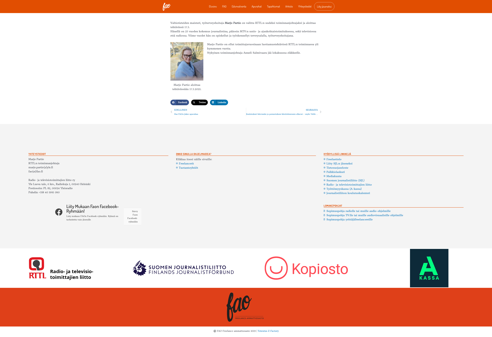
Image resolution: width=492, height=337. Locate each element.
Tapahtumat (273, 6)
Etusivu (213, 6)
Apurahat (257, 6)
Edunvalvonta (239, 6)
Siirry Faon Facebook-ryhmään (132, 216)
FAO (224, 6)
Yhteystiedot (304, 6)
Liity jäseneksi (324, 6)
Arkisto (289, 6)
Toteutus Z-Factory (268, 331)
